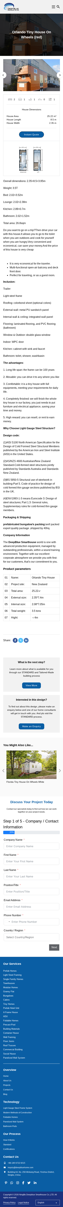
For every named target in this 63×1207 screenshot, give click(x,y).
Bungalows (8, 996)
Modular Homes (10, 987)
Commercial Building (12, 1049)
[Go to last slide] (3, 75)
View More (31, 685)
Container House (11, 1033)
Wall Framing (9, 1037)
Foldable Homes (10, 1020)
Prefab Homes (10, 971)
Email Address (12, 900)
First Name (10, 855)
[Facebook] (15, 640)
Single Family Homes (13, 979)
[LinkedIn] (26, 640)
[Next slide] (59, 770)
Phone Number (12, 915)
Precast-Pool (9, 1024)
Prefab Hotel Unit (11, 1008)
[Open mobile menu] (53, 7)
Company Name (13, 839)
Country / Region (13, 930)
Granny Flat (8, 991)
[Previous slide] (3, 770)
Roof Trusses (9, 1045)
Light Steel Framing (12, 975)
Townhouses (9, 983)
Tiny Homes (9, 1004)
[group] (32, 771)
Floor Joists (8, 1041)
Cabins (6, 1000)
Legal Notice (23, 1202)
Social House (9, 1054)
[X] (20, 640)
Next (54, 947)
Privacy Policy (9, 1202)
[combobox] (7, 921)
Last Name (10, 870)
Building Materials (11, 1029)
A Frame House (10, 1012)
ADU (5, 1016)
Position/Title (11, 885)
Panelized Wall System (14, 1058)
